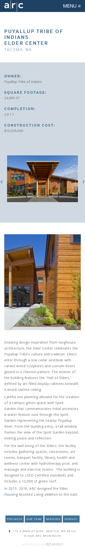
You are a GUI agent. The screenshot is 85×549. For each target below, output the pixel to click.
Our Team (34, 519)
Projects (14, 519)
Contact (71, 519)
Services (53, 519)
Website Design (33, 544)
